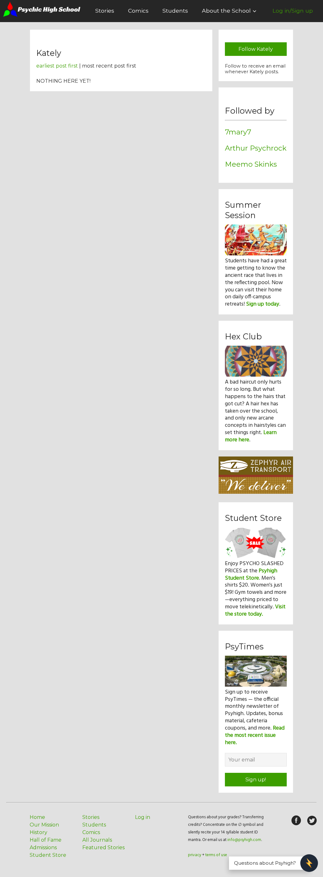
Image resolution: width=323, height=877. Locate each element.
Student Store (48, 855)
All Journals (97, 840)
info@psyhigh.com (244, 840)
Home (37, 817)
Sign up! (255, 780)
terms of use (216, 855)
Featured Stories (103, 847)
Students (175, 10)
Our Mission (44, 825)
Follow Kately (255, 49)
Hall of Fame (46, 840)
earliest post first (57, 66)
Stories (104, 10)
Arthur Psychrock (255, 148)
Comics (138, 10)
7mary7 (238, 132)
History (38, 832)
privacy (194, 855)
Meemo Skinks (251, 164)
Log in (142, 817)
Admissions (43, 847)
